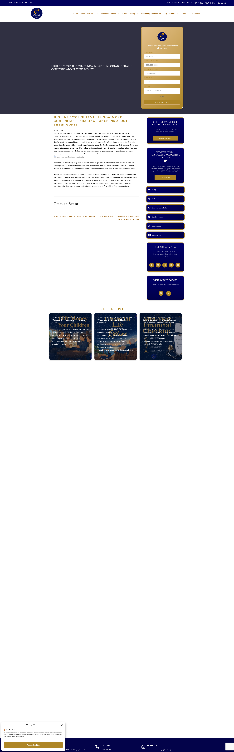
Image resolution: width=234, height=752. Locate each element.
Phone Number (151, 61)
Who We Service (88, 14)
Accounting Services (149, 14)
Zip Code (148, 78)
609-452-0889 (202, 3)
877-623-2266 (219, 3)
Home (75, 14)
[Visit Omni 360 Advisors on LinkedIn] (171, 265)
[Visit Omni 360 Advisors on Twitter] (158, 265)
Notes (147, 86)
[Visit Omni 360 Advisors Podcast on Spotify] (161, 293)
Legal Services (170, 14)
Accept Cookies (33, 745)
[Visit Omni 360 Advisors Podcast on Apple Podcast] (168, 293)
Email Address (151, 69)
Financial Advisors (109, 14)
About (183, 14)
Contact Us (196, 14)
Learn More (82, 355)
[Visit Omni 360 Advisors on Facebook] (151, 265)
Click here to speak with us (19, 3)
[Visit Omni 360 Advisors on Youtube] (178, 265)
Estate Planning (128, 14)
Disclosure (187, 3)
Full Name (149, 52)
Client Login (173, 3)
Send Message (162, 102)
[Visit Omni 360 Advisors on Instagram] (164, 265)
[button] (61, 725)
